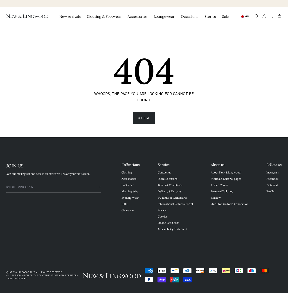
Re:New (216, 197)
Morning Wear (131, 191)
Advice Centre (220, 185)
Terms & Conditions (170, 185)
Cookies (163, 216)
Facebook (272, 178)
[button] (256, 16)
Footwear (128, 185)
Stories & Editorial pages (226, 178)
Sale (225, 16)
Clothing (127, 172)
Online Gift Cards (168, 222)
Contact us (164, 172)
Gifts (125, 204)
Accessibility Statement (172, 229)
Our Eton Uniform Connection (229, 204)
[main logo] (27, 16)
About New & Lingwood (226, 172)
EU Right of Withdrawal (172, 197)
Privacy (162, 210)
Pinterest (272, 185)
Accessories (129, 178)
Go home (144, 118)
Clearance (128, 210)
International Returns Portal (175, 204)
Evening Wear (130, 197)
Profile (270, 191)
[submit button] (98, 187)
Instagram (272, 172)
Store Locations (168, 178)
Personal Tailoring (222, 191)
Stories (210, 16)
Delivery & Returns (169, 191)
